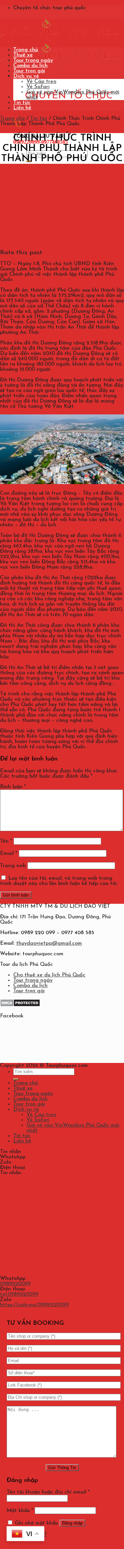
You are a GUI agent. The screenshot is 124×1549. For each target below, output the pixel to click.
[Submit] (16, 1079)
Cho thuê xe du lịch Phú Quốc (49, 975)
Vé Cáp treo (41, 81)
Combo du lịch (30, 65)
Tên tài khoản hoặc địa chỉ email (48, 1492)
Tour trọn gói (29, 71)
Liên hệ (22, 108)
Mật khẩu (20, 1510)
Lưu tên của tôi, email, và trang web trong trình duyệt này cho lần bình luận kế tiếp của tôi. (59, 881)
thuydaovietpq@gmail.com (49, 943)
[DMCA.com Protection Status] (20, 1005)
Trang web (13, 865)
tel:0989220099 (19, 1294)
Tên (6, 841)
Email (8, 853)
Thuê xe (23, 55)
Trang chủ (25, 50)
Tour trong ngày (33, 60)
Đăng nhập (72, 1523)
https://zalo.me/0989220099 (34, 1305)
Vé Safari (38, 86)
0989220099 (15, 1283)
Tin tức (21, 102)
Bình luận (13, 787)
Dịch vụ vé (26, 76)
